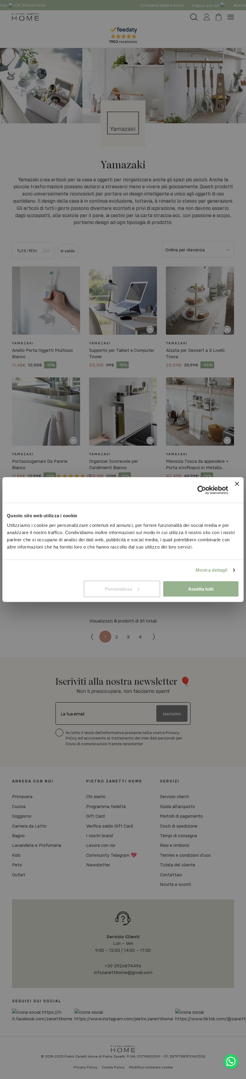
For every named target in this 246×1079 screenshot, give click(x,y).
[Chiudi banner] (237, 490)
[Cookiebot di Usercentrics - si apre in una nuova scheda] (202, 489)
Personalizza (118, 588)
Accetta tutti (201, 588)
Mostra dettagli (212, 570)
